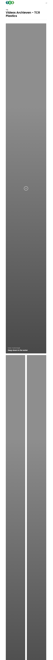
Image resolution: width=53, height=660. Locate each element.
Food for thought (16, 348)
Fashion (10, 348)
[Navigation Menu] (46, 3)
